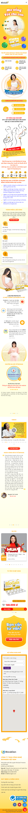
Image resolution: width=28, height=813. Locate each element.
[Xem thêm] (16, 305)
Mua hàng (7, 609)
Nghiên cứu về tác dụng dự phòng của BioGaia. (14, 200)
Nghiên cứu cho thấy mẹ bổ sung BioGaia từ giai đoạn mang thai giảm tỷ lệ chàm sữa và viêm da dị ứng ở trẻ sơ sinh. (15, 196)
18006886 (5, 685)
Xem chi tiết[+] (11, 559)
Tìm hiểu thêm (14, 219)
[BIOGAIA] (5, 2)
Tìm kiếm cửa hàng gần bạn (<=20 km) (13, 672)
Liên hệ (3, 792)
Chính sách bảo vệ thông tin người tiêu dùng (13, 790)
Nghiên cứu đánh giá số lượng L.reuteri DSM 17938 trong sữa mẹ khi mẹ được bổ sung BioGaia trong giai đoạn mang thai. (14, 190)
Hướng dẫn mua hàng (7, 782)
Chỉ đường (6, 687)
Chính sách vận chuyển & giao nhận (11, 787)
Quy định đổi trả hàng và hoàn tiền (11, 785)
